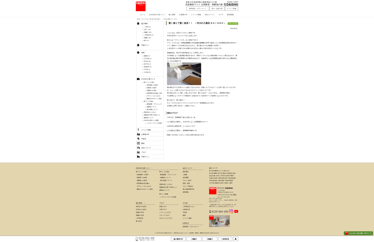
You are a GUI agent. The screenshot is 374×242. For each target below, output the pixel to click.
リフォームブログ (165, 212)
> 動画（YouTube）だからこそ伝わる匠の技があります (185, 135)
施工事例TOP (178, 239)
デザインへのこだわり (153, 96)
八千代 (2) (147, 69)
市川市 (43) (147, 61)
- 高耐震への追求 (141, 177)
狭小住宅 (139, 221)
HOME (138, 19)
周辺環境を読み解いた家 (154, 93)
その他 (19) (147, 72)
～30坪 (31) (147, 27)
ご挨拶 (185, 174)
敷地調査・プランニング (154, 104)
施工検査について (152, 109)
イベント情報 (195, 14)
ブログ (221, 14)
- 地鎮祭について (164, 177)
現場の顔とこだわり (150, 112)
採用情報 (231, 14)
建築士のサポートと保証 (154, 98)
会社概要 (186, 177)
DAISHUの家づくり (157, 14)
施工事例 (172, 14)
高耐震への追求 (151, 87)
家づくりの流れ (148, 101)
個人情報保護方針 (188, 189)
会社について (209, 14)
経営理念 (186, 171)
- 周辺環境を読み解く (143, 183)
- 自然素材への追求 (142, 174)
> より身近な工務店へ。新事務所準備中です (181, 130)
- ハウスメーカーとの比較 (167, 197)
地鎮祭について (151, 107)
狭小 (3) (146, 40)
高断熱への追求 (151, 90)
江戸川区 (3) (147, 58)
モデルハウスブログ (165, 218)
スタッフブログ (145, 19)
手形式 (143, 139)
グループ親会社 (188, 186)
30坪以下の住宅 (141, 206)
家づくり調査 (163, 194)
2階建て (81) (147, 32)
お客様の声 (183, 14)
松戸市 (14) (147, 64)
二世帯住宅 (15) (148, 35)
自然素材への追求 (152, 85)
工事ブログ (163, 209)
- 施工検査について (165, 180)
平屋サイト (145, 45)
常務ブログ (163, 206)
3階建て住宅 (140, 215)
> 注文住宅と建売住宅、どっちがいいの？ (180, 126)
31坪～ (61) (147, 29)
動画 (142, 143)
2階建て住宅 (140, 212)
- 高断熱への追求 (141, 180)
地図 (234, 194)
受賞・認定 (186, 183)
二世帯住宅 (139, 218)
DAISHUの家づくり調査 (151, 120)
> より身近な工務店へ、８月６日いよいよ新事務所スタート (187, 122)
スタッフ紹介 (187, 180)
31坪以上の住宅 (141, 209)
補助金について (148, 117)
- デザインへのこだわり (143, 186)
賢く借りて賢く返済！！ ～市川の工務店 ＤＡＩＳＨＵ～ (197, 23)
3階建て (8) (147, 37)
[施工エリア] (213, 168)
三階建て (210, 239)
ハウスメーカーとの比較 (154, 123)
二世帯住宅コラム (188, 206)
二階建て (194, 239)
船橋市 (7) (147, 56)
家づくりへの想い (149, 82)
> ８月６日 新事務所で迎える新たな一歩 (180, 117)
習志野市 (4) (147, 66)
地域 (142, 52)
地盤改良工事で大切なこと (152, 115)
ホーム (142, 14)
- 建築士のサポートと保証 (144, 189)
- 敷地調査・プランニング (167, 174)
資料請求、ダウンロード (191, 226)
